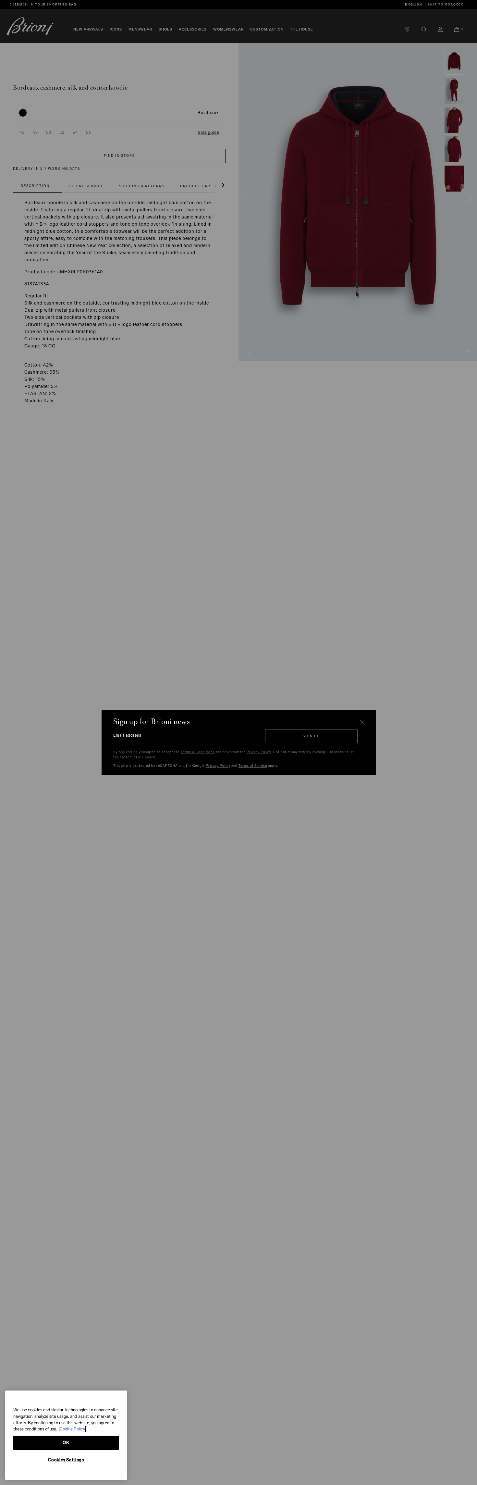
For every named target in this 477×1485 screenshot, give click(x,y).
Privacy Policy (259, 752)
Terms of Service (252, 766)
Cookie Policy (72, 1429)
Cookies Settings (66, 1459)
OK (66, 1442)
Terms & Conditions (197, 752)
